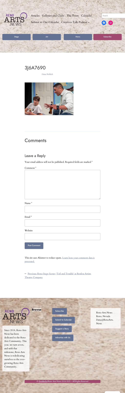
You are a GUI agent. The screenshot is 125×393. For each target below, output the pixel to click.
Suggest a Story (62, 328)
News (78, 36)
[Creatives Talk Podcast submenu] (88, 22)
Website (29, 230)
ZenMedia (43, 381)
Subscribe (107, 36)
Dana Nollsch (47, 74)
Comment (30, 168)
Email (28, 217)
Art (47, 36)
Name (28, 203)
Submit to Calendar (63, 319)
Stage (16, 36)
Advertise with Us (62, 337)
